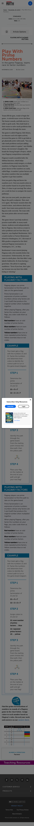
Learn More (17, 420)
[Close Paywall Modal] (30, 399)
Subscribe (10, 406)
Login (23, 406)
